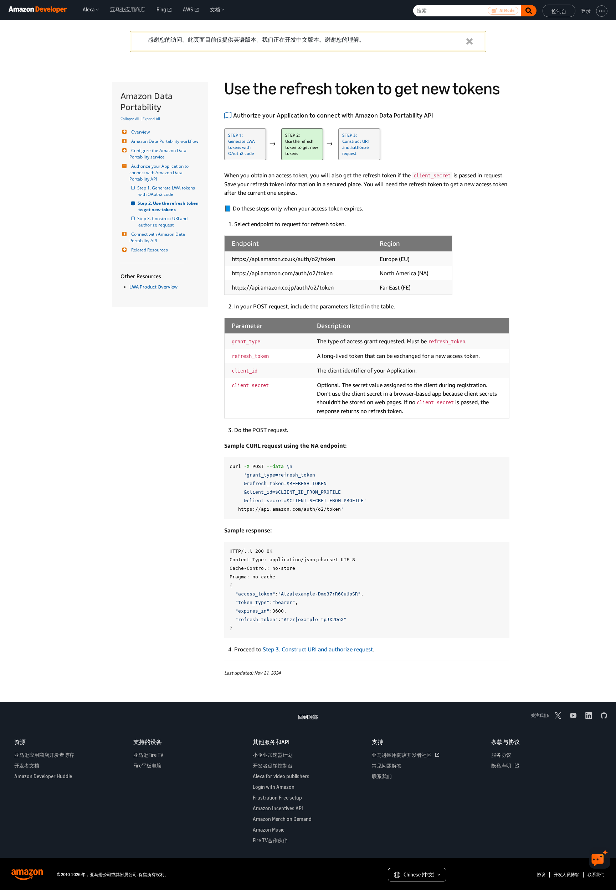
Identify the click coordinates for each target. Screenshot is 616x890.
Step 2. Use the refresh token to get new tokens (169, 206)
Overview (140, 132)
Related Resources (149, 250)
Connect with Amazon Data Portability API (157, 237)
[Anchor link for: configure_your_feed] (436, 114)
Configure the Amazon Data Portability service (158, 153)
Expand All (151, 118)
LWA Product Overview (153, 287)
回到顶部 (308, 717)
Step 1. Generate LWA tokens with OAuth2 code (167, 191)
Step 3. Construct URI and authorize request (163, 221)
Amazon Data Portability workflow (164, 141)
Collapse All (129, 118)
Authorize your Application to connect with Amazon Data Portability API (159, 172)
